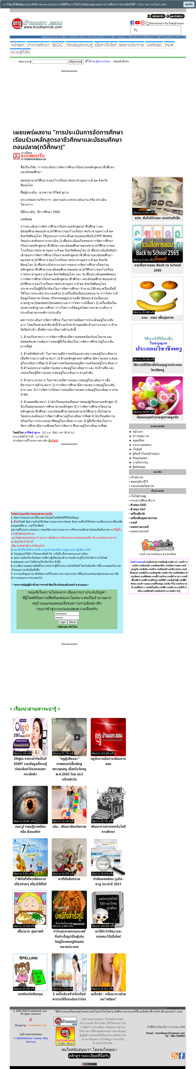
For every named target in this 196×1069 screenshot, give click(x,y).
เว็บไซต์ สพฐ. (139, 496)
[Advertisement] (69, 102)
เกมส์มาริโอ (169, 583)
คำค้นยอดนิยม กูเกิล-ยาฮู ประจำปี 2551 (108, 881)
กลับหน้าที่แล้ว (121, 61)
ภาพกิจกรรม (140, 462)
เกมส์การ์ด (167, 572)
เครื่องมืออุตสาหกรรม (144, 518)
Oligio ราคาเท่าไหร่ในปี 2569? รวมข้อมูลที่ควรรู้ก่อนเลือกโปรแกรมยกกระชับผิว (30, 766)
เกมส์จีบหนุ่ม (157, 583)
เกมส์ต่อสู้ (162, 562)
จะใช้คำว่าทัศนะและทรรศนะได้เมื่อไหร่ (108, 934)
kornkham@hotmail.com (100, 573)
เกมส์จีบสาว (139, 587)
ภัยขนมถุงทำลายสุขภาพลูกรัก (158, 417)
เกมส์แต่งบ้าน (161, 591)
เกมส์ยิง (162, 587)
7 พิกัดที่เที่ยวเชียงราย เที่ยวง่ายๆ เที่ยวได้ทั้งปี (30, 881)
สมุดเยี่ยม (139, 440)
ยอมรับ (189, 4)
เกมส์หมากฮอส (173, 565)
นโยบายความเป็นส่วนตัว (152, 4)
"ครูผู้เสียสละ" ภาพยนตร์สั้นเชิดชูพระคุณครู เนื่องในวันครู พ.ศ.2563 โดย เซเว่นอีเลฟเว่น (69, 769)
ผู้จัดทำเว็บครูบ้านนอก (146, 453)
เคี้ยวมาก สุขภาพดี (30, 931)
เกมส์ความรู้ (174, 591)
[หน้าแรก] (18, 47)
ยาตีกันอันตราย (69, 879)
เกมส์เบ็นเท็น (152, 587)
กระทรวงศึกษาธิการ (143, 500)
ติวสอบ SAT (138, 509)
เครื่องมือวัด (138, 513)
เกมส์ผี (143, 580)
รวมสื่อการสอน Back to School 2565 (157, 268)
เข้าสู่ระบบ (137, 477)
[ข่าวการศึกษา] (38, 47)
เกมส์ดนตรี (162, 569)
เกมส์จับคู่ (152, 580)
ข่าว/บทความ (141, 436)
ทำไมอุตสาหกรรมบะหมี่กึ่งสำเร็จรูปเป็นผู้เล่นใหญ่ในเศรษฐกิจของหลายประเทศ (69, 939)
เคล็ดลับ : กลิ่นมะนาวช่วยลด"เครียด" (108, 997)
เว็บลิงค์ (137, 449)
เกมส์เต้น (143, 569)
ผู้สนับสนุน (139, 466)
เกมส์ (134, 522)
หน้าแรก (138, 431)
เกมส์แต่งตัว (145, 565)
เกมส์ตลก (135, 576)
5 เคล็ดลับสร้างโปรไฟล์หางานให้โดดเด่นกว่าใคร (69, 997)
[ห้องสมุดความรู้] (79, 47)
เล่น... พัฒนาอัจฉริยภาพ (69, 826)
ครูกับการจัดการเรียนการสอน (108, 761)
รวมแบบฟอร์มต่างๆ (142, 486)
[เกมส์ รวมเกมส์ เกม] (169, 47)
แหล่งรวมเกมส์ (140, 526)
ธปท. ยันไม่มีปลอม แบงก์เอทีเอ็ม (157, 218)
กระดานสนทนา (142, 444)
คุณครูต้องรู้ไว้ (139, 481)
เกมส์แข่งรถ (151, 562)
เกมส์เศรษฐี (172, 580)
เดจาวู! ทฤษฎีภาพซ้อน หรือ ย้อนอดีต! (30, 829)
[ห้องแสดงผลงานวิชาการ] (131, 47)
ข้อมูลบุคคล (140, 458)
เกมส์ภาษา (172, 562)
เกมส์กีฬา (162, 580)
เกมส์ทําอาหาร (174, 576)
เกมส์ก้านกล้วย (159, 576)
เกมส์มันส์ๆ (148, 591)
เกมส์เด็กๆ (144, 572)
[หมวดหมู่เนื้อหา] (106, 47)
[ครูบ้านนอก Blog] (58, 47)
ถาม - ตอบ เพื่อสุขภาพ (158, 317)
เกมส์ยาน (171, 587)
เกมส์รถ (152, 569)
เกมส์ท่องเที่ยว (158, 565)
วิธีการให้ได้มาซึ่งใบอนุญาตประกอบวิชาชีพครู (157, 367)
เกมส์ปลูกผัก (155, 572)
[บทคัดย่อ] (154, 47)
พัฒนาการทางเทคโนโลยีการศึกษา (108, 829)
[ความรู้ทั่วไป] (20, 54)
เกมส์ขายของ (174, 569)
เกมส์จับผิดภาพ (180, 572)
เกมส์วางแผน (143, 583)
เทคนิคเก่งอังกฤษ (30, 994)
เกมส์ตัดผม (145, 576)
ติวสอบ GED (138, 504)
